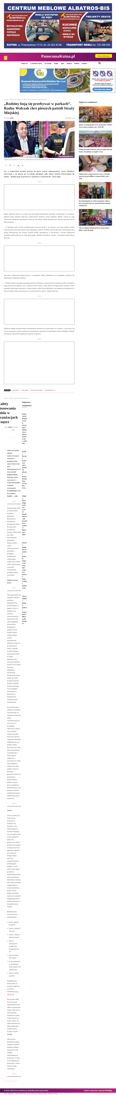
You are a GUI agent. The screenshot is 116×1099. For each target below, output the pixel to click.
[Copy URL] (22, 165)
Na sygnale (6, 99)
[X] (10, 165)
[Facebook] (5, 57)
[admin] (5, 118)
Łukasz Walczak (16, 390)
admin (12, 118)
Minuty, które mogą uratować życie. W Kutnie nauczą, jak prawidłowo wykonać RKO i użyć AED (94, 176)
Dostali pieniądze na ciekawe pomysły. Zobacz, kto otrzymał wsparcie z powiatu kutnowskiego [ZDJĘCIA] (94, 203)
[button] (6, 25)
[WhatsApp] (14, 165)
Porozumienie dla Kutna (37, 390)
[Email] (18, 165)
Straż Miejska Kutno (50, 390)
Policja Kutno (25, 390)
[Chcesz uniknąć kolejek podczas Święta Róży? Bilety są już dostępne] (95, 217)
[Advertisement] (39, 197)
